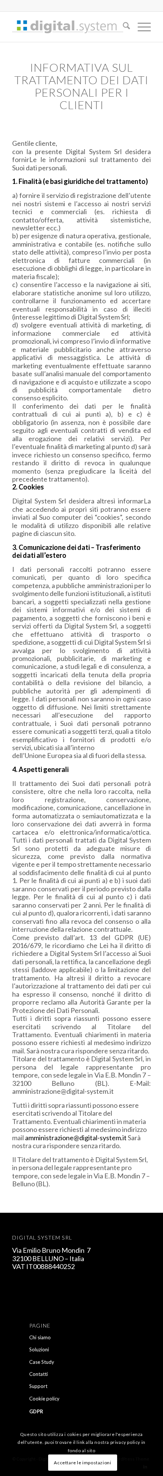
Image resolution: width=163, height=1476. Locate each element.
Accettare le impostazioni (82, 1462)
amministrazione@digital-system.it (76, 1137)
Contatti (38, 1374)
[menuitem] (122, 27)
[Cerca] (122, 27)
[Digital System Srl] (67, 27)
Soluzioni (39, 1349)
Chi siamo (40, 1337)
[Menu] (140, 27)
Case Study (41, 1362)
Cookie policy (44, 1399)
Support (38, 1386)
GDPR (36, 1411)
